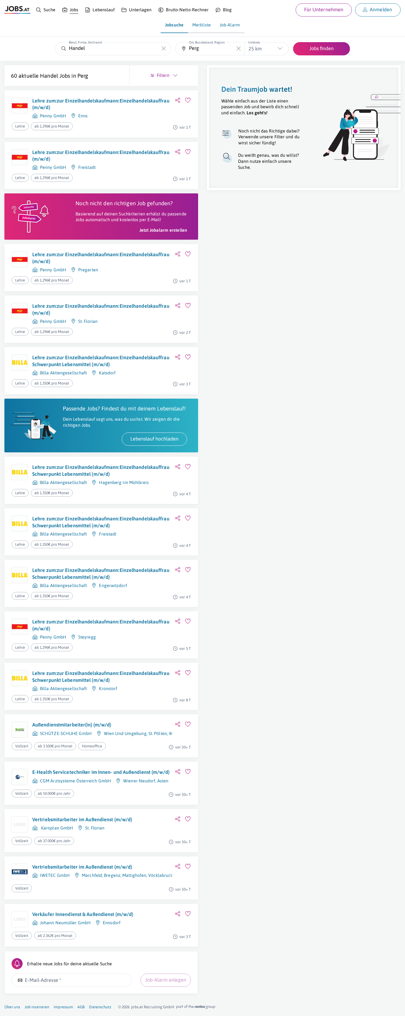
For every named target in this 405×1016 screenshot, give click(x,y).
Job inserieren (37, 1007)
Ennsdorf (111, 922)
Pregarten (88, 269)
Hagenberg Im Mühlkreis (123, 482)
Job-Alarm (230, 24)
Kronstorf (108, 688)
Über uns (12, 1007)
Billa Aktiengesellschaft (63, 372)
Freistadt (87, 167)
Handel (49, 75)
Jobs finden (321, 48)
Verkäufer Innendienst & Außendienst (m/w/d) (82, 914)
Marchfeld (92, 875)
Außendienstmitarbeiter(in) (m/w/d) (71, 725)
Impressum (63, 1007)
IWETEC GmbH (55, 875)
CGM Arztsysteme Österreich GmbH (75, 780)
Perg (82, 75)
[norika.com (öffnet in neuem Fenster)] (195, 1007)
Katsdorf (107, 372)
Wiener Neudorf (139, 780)
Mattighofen (134, 875)
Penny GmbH (53, 115)
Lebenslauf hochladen (154, 439)
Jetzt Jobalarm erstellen (163, 230)
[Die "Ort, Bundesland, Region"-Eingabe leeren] (238, 49)
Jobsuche (174, 24)
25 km (255, 49)
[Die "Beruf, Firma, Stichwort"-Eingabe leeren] (164, 49)
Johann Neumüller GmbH (65, 922)
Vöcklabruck (160, 875)
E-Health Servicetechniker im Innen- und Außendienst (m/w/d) (100, 772)
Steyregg (87, 636)
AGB (81, 1007)
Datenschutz (100, 1007)
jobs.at (137, 1007)
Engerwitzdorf (113, 585)
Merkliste (201, 24)
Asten (163, 780)
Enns (83, 115)
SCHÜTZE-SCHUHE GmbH (66, 733)
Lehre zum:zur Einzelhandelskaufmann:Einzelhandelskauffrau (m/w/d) (100, 104)
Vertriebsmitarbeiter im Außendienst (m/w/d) (82, 819)
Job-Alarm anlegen (165, 980)
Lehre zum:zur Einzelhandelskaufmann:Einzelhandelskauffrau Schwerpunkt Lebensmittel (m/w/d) (100, 361)
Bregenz (112, 875)
